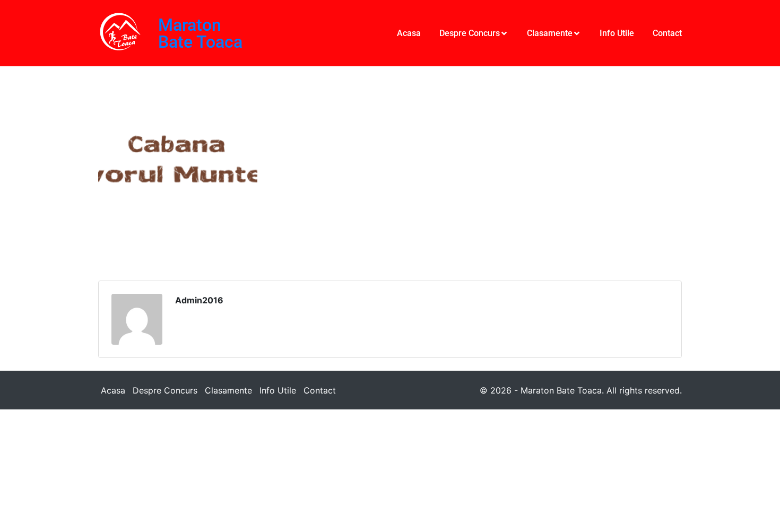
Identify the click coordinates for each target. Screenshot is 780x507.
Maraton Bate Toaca (200, 33)
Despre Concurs (165, 390)
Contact (320, 390)
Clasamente (228, 390)
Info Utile (277, 390)
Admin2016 (199, 300)
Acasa (113, 390)
